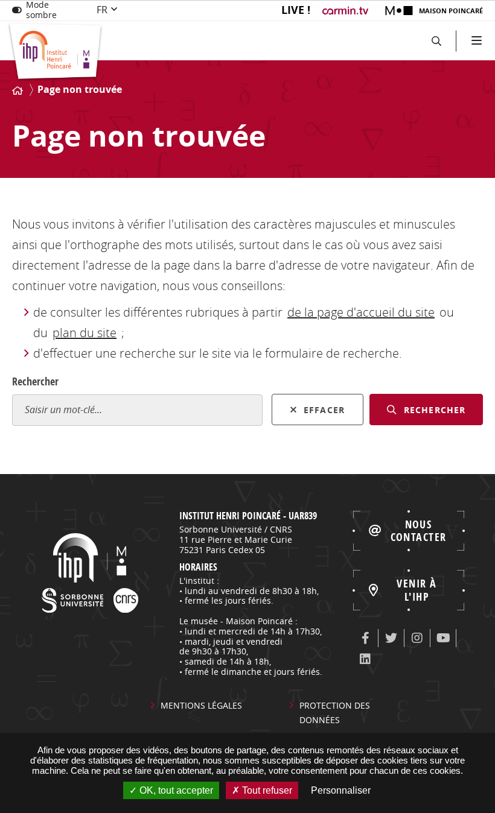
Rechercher (35, 381)
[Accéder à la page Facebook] (365, 638)
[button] (436, 40)
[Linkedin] (365, 659)
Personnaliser (341, 790)
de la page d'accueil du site (361, 312)
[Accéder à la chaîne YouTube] (443, 638)
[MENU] (475, 40)
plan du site (85, 332)
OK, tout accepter (175, 790)
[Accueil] (17, 91)
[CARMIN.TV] (346, 10)
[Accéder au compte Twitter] (391, 638)
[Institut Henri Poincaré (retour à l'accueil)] (55, 52)
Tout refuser (266, 790)
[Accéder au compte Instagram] (417, 638)
